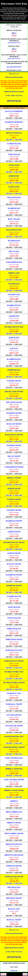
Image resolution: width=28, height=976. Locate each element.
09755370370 (14, 101)
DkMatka (3, 974)
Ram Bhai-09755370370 (14, 42)
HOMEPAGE (14, 970)
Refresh (14, 35)
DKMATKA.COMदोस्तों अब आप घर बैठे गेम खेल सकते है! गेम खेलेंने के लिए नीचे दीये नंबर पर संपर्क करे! (14, 84)
